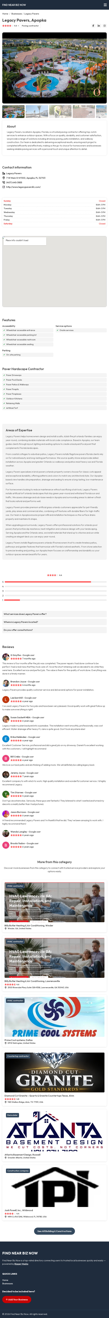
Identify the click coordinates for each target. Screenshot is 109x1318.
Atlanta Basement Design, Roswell (22, 1154)
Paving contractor (30, 25)
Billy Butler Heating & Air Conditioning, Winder (29, 925)
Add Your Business (18, 1299)
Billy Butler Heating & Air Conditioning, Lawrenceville (32, 981)
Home (5, 13)
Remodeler (12, 1115)
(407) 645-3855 (14, 182)
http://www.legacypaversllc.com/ (23, 187)
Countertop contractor (18, 1056)
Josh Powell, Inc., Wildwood (19, 1210)
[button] (103, 68)
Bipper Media (21, 1263)
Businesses (16, 13)
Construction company (18, 1170)
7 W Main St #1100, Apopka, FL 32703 (25, 177)
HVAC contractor (15, 886)
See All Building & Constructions (54, 1231)
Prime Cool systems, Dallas (19, 1040)
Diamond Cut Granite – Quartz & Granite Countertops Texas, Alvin (39, 1095)
